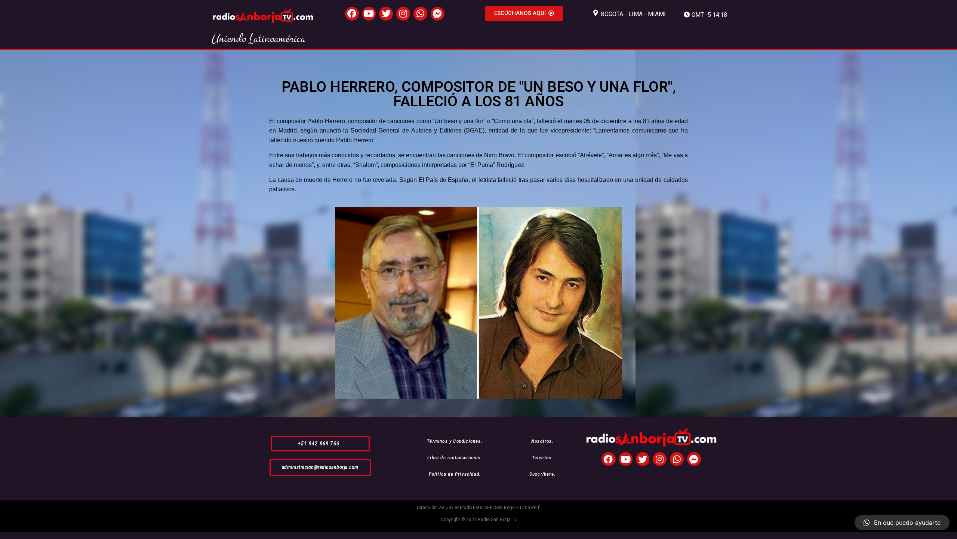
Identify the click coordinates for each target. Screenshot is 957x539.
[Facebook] (352, 14)
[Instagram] (403, 14)
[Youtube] (369, 14)
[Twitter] (386, 14)
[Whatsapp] (420, 14)
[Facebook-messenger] (437, 14)
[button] (524, 13)
